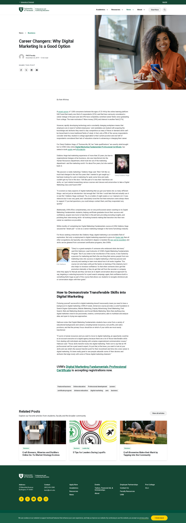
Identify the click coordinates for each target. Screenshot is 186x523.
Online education (79, 386)
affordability (80, 150)
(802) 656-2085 (49, 487)
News (128, 10)
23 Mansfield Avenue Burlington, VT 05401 (26, 489)
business (114, 390)
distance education (81, 390)
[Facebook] (21, 70)
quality (70, 150)
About (139, 10)
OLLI (147, 488)
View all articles (158, 413)
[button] (164, 9)
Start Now (155, 10)
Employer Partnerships (129, 485)
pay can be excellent (118, 240)
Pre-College (150, 485)
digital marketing (97, 390)
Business (31, 33)
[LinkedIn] (31, 70)
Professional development (97, 386)
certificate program (65, 390)
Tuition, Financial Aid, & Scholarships (104, 489)
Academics (100, 10)
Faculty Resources (127, 491)
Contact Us (124, 488)
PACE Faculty (30, 55)
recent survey (63, 112)
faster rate (119, 237)
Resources (115, 10)
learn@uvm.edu (49, 490)
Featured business (64, 386)
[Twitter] (26, 70)
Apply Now (73, 485)
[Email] (37, 70)
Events (97, 485)
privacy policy (144, 518)
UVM (122, 495)
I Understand (159, 518)
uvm (106, 390)
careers (112, 386)
